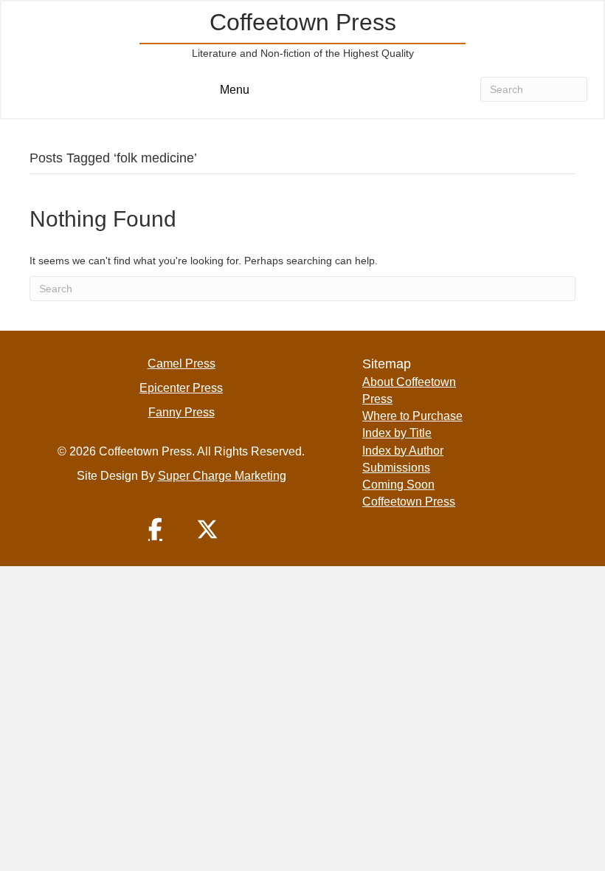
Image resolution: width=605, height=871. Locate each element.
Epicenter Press (181, 388)
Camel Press (181, 363)
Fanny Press (181, 412)
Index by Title (397, 433)
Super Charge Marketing (222, 475)
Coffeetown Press (408, 501)
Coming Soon (398, 484)
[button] (156, 529)
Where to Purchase (412, 416)
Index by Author (402, 450)
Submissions (396, 467)
